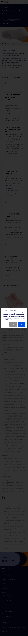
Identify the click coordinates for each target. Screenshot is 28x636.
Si (21, 324)
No (13, 324)
